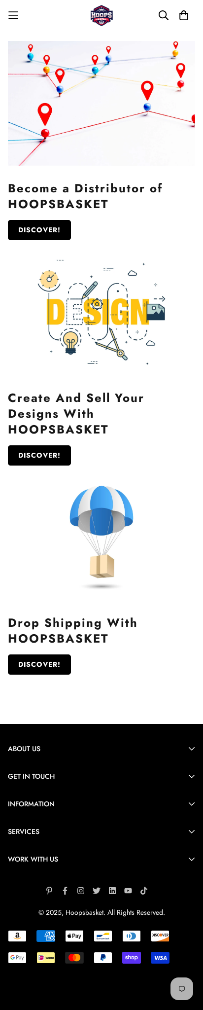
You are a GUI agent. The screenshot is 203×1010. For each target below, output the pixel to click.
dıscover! (39, 455)
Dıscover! (39, 230)
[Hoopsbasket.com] (102, 15)
